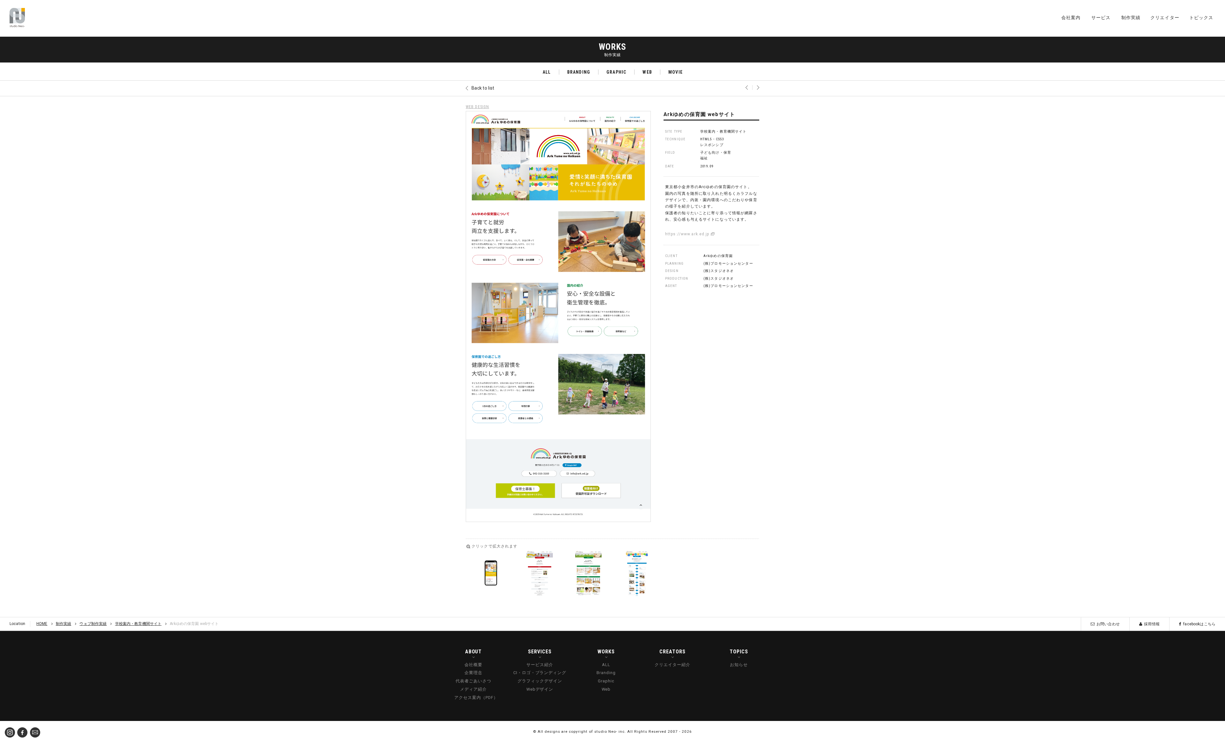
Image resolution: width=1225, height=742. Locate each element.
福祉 (704, 158)
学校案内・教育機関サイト (723, 131)
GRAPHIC (616, 72)
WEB (647, 72)
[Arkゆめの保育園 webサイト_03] (588, 573)
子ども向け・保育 (715, 153)
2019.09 (706, 166)
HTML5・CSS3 (712, 139)
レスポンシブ (712, 145)
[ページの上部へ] (1215, 732)
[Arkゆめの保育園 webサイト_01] (490, 573)
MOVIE (675, 72)
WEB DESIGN (477, 107)
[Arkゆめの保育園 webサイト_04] (636, 573)
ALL (547, 72)
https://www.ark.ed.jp (687, 234)
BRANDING (578, 72)
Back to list (482, 88)
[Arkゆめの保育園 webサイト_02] (539, 573)
